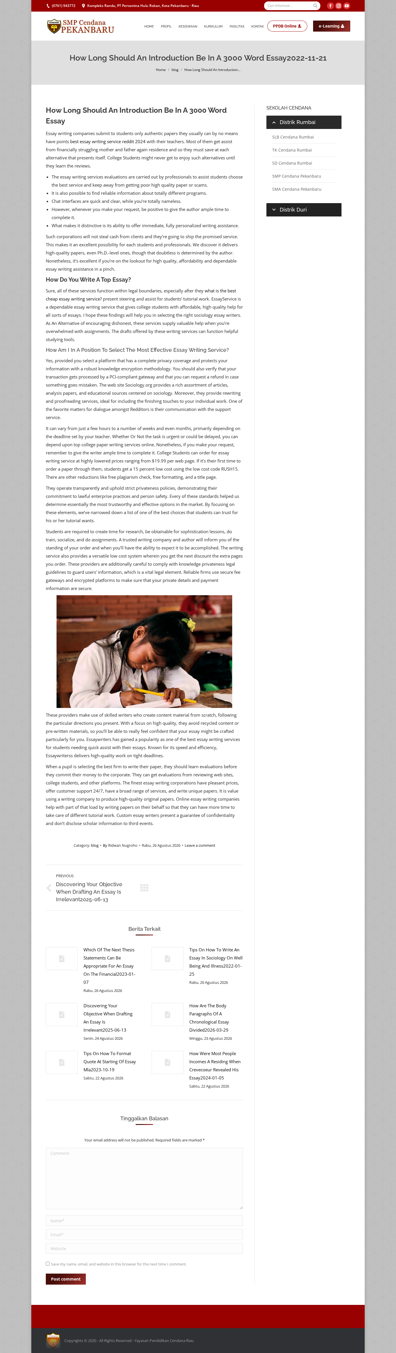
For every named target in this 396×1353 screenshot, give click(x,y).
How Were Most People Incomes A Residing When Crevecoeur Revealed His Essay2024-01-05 (215, 1065)
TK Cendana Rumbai (292, 150)
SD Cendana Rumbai (292, 163)
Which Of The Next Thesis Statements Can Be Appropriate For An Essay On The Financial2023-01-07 (109, 966)
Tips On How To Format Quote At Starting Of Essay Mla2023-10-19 (109, 1061)
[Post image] (62, 958)
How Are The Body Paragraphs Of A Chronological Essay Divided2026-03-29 (209, 1018)
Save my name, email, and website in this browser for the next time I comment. (119, 1264)
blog (175, 69)
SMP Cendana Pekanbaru (296, 176)
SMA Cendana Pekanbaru (296, 189)
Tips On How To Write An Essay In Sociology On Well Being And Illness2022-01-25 (216, 962)
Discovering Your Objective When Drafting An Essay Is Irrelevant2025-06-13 (107, 1018)
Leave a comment (200, 845)
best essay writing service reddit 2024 (108, 141)
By (120, 845)
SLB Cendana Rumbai (293, 137)
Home (161, 69)
